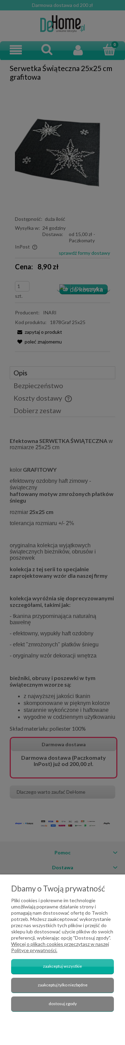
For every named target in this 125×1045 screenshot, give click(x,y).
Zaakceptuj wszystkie (62, 966)
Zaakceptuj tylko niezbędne (63, 984)
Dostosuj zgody (63, 1003)
